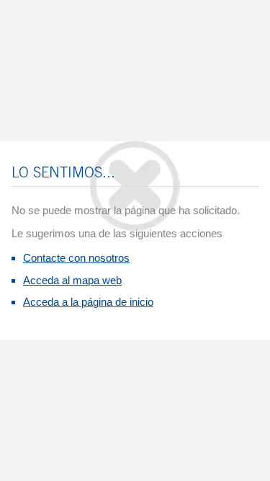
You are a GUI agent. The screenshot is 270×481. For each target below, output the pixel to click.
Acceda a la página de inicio (88, 302)
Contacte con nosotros (76, 258)
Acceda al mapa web (72, 280)
